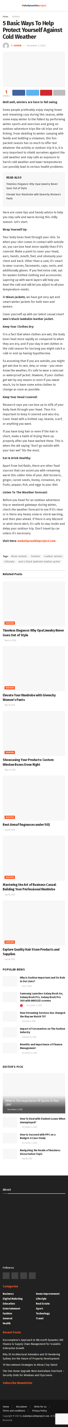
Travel (39, 1318)
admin (17, 45)
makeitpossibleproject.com (36, 541)
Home (5, 16)
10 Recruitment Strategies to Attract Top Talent (30, 1364)
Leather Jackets (53, 556)
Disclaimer (21, 1406)
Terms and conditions (14, 1410)
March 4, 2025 (10, 640)
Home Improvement (47, 1293)
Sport (39, 1308)
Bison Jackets (19, 556)
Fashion (16, 16)
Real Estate (43, 1303)
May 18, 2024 (9, 705)
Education (9, 1303)
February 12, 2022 (28, 1037)
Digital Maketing (13, 1298)
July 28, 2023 (9, 830)
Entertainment (11, 1308)
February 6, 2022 (28, 1021)
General (7, 1318)
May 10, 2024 (9, 770)
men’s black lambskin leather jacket (39, 561)
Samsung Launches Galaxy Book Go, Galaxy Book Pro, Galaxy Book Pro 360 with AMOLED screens (41, 997)
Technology (43, 1313)
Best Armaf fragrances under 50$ (26, 825)
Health (7, 1323)
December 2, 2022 (34, 1005)
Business (8, 1293)
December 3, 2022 (36, 45)
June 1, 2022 (26, 986)
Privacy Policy (39, 1410)
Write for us (40, 1406)
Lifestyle (10, 561)
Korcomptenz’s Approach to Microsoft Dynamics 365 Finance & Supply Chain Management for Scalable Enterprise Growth (33, 1344)
